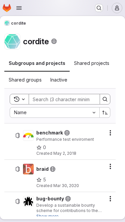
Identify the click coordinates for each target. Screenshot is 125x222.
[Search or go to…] (99, 8)
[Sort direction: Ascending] (105, 112)
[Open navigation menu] (19, 8)
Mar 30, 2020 (66, 185)
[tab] (37, 63)
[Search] (105, 99)
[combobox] (54, 112)
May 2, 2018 (64, 153)
